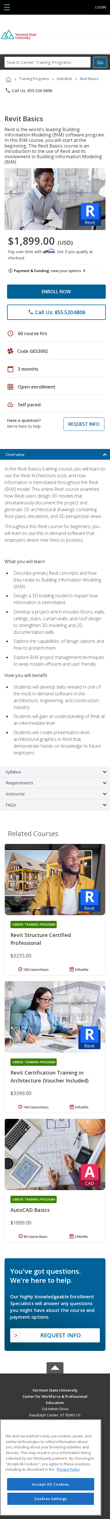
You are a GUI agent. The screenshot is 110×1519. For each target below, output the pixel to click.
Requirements (19, 782)
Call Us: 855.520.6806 (28, 90)
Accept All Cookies (50, 1484)
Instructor (15, 794)
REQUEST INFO (84, 424)
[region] (50, 1467)
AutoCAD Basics (30, 1209)
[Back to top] (55, 1389)
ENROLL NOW (56, 291)
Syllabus (13, 771)
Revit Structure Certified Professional (40, 939)
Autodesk (64, 78)
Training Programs (34, 78)
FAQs (11, 805)
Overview (15, 454)
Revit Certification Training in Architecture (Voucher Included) (49, 1076)
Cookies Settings (50, 1498)
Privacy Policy (68, 1469)
